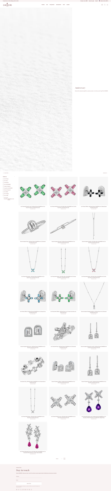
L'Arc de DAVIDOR (7, 184)
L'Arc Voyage (6, 193)
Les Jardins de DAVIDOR (8, 188)
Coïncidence (6, 182)
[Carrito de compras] (107, 5)
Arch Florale (6, 178)
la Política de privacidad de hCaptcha (34, 486)
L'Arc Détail (6, 191)
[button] (43, 5)
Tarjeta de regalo (91, 0)
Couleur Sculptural (7, 186)
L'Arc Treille (6, 195)
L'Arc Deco (6, 180)
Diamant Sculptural (7, 190)
